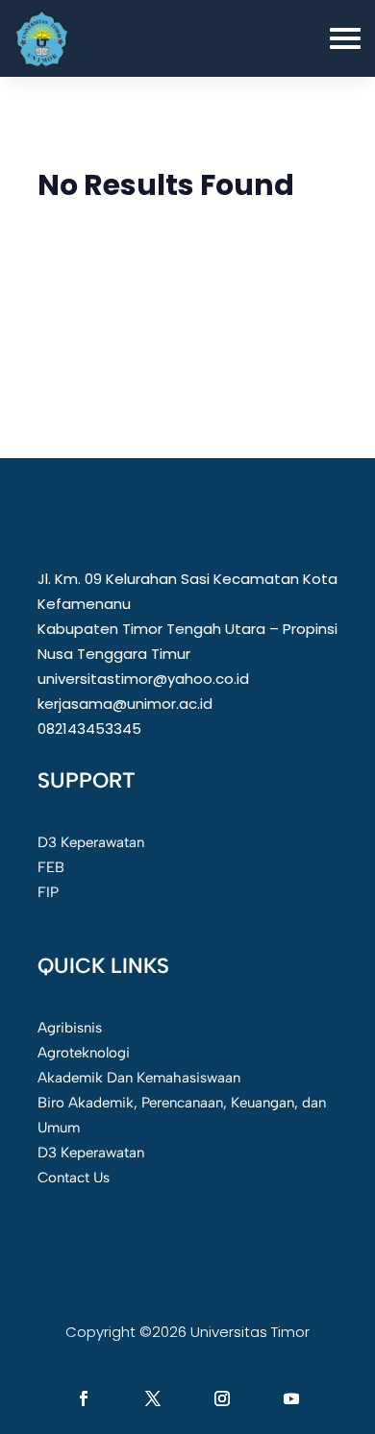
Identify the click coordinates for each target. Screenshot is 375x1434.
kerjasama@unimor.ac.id (125, 703)
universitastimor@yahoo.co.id (143, 678)
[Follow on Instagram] (222, 1398)
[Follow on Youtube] (291, 1398)
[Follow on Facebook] (84, 1398)
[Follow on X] (153, 1398)
